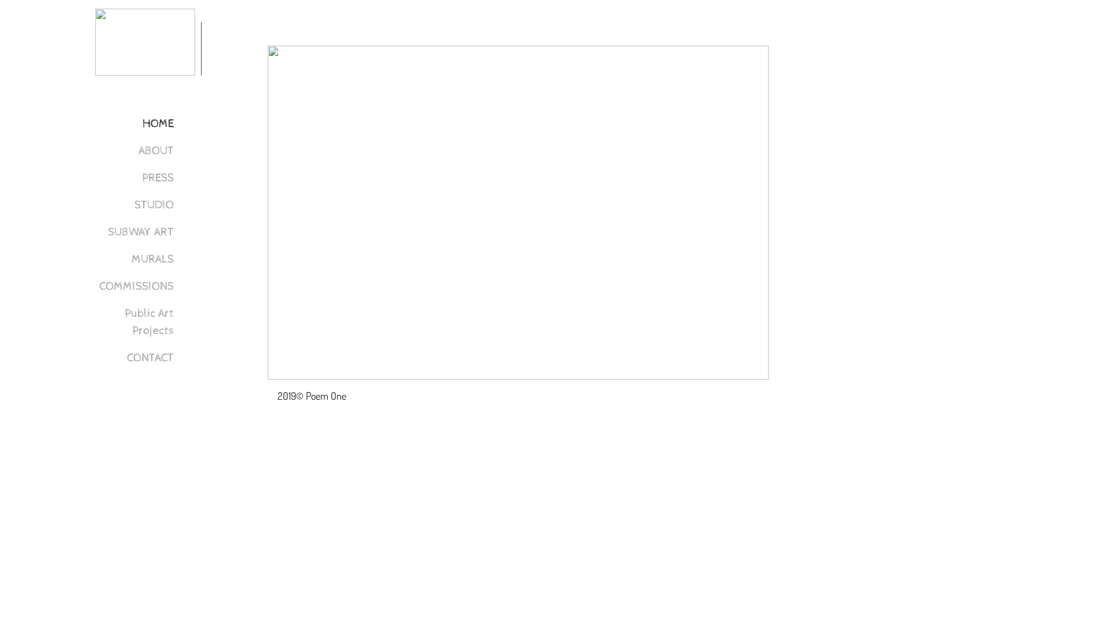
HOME (158, 123)
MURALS (153, 259)
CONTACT (150, 358)
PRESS (158, 178)
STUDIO (154, 205)
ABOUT (156, 150)
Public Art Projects (149, 322)
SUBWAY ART (141, 232)
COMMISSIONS (136, 286)
